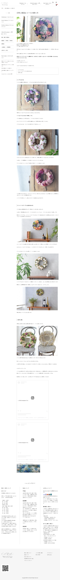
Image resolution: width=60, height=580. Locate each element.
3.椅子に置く (20, 72)
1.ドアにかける (21, 69)
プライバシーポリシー (28, 560)
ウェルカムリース (21, 361)
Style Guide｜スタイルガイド (47, 4)
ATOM (39, 554)
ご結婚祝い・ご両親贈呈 (5, 47)
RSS (36, 554)
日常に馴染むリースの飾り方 (6, 68)
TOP (2, 8)
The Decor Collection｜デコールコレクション (7, 26)
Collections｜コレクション (22, 4)
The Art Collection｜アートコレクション (7, 21)
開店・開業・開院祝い (5, 37)
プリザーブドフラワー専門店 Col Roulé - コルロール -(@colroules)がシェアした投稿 (34, 417)
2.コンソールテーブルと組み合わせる (25, 71)
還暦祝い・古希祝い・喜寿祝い (7, 40)
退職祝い (3, 43)
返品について (26, 554)
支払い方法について (27, 556)
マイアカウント (49, 552)
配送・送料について (27, 552)
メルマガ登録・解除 (39, 552)
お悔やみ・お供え (4, 50)
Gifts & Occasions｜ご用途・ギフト (35, 4)
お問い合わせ (49, 554)
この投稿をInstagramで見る (23, 400)
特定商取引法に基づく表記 (28, 558)
